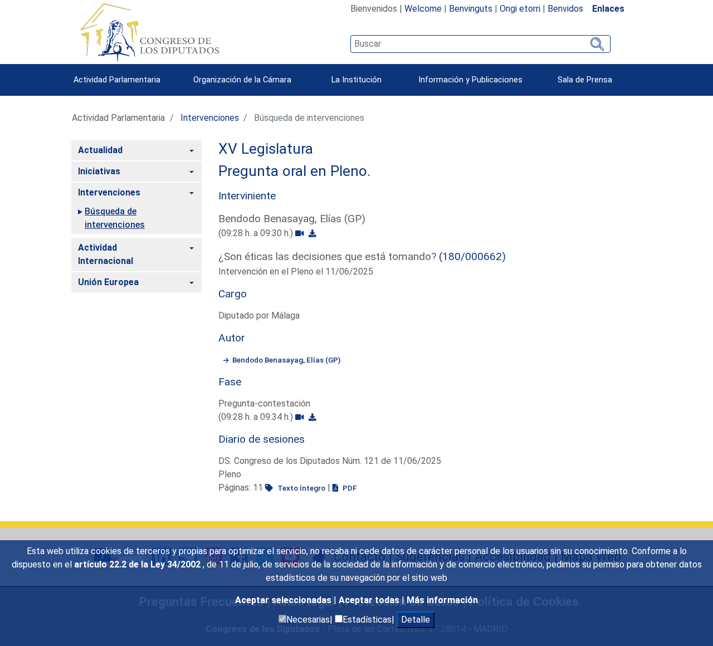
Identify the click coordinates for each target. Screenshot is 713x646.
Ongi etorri (520, 8)
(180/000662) (472, 256)
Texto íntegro (300, 487)
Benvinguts (470, 8)
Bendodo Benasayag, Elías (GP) (286, 359)
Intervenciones (209, 117)
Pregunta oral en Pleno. (294, 171)
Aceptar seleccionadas (284, 600)
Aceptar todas (370, 600)
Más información (442, 600)
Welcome (423, 8)
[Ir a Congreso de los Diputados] (149, 32)
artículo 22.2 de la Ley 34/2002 (138, 564)
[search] (480, 44)
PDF (348, 487)
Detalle (415, 619)
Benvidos (565, 8)
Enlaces (608, 8)
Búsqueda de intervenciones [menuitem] (115, 218)
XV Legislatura (265, 148)
